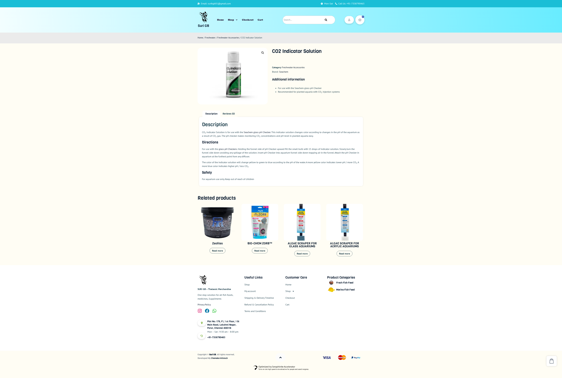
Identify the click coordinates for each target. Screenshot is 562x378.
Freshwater (210, 37)
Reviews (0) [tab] (229, 113)
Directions (210, 142)
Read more (217, 250)
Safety (207, 172)
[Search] (326, 20)
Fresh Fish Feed (344, 282)
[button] (262, 52)
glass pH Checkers (228, 149)
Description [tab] (211, 113)
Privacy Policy (204, 304)
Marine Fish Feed (345, 289)
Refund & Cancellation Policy (259, 304)
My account (250, 291)
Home (220, 19)
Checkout (247, 19)
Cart (260, 19)
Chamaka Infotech (219, 358)
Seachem (283, 71)
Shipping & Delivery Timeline (259, 297)
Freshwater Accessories (228, 37)
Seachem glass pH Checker (257, 132)
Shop (231, 19)
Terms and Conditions (255, 311)
